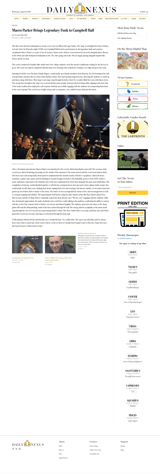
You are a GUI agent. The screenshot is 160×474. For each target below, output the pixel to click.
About (62, 441)
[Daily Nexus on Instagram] (20, 449)
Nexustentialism (111, 19)
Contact (93, 441)
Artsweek (46, 19)
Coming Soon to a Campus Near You (23, 258)
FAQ (60, 454)
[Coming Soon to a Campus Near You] (27, 244)
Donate (122, 446)
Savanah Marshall (20, 35)
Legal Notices (63, 458)
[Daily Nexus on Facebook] (13, 449)
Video (100, 19)
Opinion (35, 19)
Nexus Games (125, 77)
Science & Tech (59, 19)
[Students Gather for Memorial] (94, 241)
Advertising (94, 446)
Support (124, 441)
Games (133, 19)
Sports (25, 19)
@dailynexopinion (125, 238)
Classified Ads (94, 454)
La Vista (124, 19)
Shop (122, 450)
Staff (60, 446)
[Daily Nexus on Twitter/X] (16, 449)
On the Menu (82, 19)
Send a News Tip (95, 450)
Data (71, 19)
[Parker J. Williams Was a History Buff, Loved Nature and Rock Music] (60, 244)
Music (15, 25)
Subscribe (132, 193)
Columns (142, 19)
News (16, 19)
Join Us (61, 450)
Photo (93, 19)
